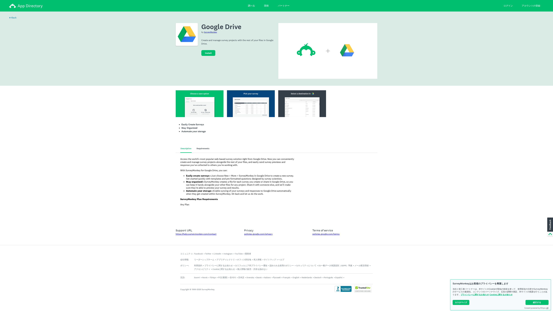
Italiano (267, 277)
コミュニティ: (186, 253)
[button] (550, 227)
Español (338, 277)
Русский (277, 277)
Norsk (205, 277)
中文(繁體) (223, 277)
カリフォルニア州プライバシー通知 (251, 265)
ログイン (508, 5)
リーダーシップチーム (204, 259)
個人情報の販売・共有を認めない (252, 269)
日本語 (241, 277)
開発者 (248, 253)
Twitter (208, 253)
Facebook (198, 253)
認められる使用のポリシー (282, 265)
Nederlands (307, 277)
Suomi (197, 277)
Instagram (228, 253)
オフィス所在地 (244, 259)
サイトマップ (270, 259)
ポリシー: (184, 265)
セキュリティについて (306, 265)
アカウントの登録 (531, 5)
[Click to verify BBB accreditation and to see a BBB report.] (343, 291)
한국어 (233, 277)
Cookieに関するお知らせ (501, 294)
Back (14, 17)
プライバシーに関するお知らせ (475, 294)
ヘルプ (281, 259)
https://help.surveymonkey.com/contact (196, 234)
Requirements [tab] (203, 148)
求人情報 (257, 259)
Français (286, 277)
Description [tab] (186, 148)
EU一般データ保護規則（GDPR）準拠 (335, 265)
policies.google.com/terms (326, 234)
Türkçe (213, 277)
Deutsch (318, 277)
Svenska (250, 277)
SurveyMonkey (210, 32)
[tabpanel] (276, 189)
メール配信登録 (362, 265)
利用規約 (198, 265)
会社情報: (184, 259)
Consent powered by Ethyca (535, 308)
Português (328, 277)
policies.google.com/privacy (258, 234)
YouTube (239, 253)
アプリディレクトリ (226, 259)
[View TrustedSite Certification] (363, 291)
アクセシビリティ (202, 269)
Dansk (259, 277)
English (296, 277)
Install (208, 53)
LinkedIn (217, 253)
